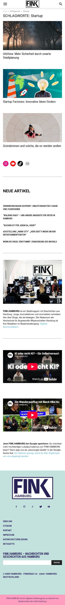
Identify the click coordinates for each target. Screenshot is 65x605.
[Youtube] (49, 507)
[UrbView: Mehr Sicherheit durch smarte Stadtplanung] (32, 35)
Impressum (8, 535)
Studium (7, 526)
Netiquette (9, 544)
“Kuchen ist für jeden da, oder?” (19, 225)
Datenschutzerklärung (15, 539)
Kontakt (7, 530)
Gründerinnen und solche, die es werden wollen (32, 146)
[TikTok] (32, 507)
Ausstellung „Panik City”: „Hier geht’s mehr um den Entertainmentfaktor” (29, 233)
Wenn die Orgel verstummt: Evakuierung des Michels (30, 241)
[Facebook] (16, 507)
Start (5, 11)
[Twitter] (41, 507)
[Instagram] (24, 507)
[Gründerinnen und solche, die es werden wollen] (32, 127)
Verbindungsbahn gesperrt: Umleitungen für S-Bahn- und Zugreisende (30, 207)
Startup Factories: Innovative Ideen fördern (29, 101)
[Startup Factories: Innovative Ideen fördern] (32, 83)
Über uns (7, 521)
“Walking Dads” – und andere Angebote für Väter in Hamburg (29, 217)
